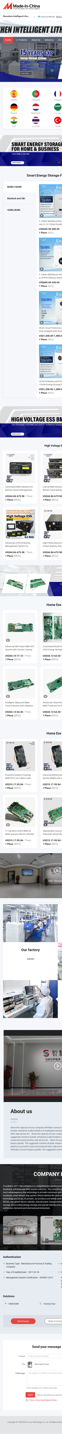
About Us (36, 39)
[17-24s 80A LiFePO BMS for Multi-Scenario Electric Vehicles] (20, 812)
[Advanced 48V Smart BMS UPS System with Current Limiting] (20, 628)
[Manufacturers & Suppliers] (22, 5)
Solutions (49, 39)
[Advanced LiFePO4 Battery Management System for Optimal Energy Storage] (20, 524)
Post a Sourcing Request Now (41, 1400)
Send (30, 1394)
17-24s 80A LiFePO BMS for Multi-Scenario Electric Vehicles (19, 832)
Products (23, 39)
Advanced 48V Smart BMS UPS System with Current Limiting (19, 648)
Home (8, 39)
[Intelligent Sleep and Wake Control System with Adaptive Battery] (20, 683)
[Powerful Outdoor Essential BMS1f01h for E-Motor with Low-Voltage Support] (20, 756)
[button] (56, 162)
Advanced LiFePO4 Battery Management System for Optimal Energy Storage (17, 544)
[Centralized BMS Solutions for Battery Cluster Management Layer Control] (20, 468)
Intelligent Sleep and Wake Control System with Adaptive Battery (19, 704)
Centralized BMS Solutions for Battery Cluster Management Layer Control (19, 488)
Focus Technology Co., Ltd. (38, 1422)
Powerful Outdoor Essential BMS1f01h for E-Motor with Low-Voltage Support (18, 776)
